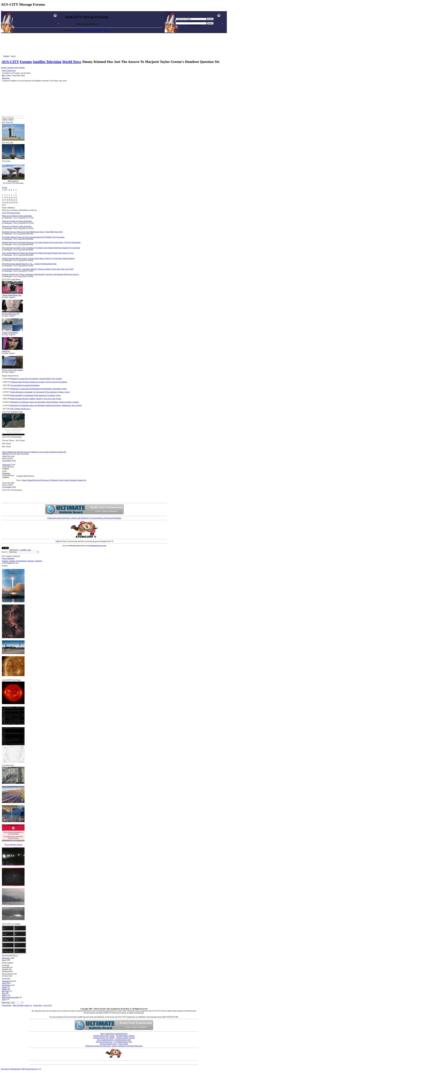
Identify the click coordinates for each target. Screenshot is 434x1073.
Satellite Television (47, 62)
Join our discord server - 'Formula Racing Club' (114, 1040)
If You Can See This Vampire (12, 370)
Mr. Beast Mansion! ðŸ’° (11, 314)
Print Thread (6, 443)
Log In (13, 56)
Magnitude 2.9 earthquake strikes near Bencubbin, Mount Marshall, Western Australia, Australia (44, 402)
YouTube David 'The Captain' (104, 1036)
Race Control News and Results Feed (114, 1034)
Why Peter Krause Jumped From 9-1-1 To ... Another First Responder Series (29, 264)
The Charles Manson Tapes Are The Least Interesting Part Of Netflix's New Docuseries (33, 237)
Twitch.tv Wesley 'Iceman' (125, 1038)
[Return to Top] (2, 10)
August (4, 188)
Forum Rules (6, 1005)
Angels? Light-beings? (10, 333)
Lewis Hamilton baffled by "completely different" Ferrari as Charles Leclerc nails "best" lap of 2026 (37, 269)
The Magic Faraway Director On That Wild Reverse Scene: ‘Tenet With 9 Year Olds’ (32, 232)
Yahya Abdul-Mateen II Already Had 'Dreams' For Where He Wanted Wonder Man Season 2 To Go (37, 253)
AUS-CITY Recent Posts (11, 213)
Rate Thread (6, 446)
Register (6, 56)
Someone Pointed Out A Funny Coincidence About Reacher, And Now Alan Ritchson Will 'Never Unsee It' (40, 274)
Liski (29, 550)
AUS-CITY (10, 62)
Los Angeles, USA (9, 461)
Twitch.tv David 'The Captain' (104, 1038)
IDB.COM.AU (81, 30)
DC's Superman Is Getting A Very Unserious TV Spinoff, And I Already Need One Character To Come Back (41, 248)
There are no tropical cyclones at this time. (17, 216)
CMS (57, 541)
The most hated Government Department (24, 385)
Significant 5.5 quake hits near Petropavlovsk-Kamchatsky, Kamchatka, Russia (38, 389)
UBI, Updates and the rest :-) (20, 409)
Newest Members (8, 558)
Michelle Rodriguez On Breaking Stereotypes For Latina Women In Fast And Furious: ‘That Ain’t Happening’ (41, 242)
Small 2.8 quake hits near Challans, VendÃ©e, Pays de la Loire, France (35, 399)
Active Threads (19, 68)
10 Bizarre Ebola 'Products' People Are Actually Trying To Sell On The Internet (38, 382)
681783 (6, 454)
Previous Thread (8, 440)
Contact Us (28, 1005)
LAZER (23, 550)
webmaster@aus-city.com (98, 545)
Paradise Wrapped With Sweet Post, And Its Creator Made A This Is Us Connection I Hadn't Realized (38, 258)
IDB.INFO (91, 30)
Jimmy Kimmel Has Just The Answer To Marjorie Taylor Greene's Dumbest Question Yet (34, 452)
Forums (26, 62)
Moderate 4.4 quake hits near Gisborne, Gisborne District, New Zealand (36, 379)
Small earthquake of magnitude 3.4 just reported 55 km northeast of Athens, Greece (40, 392)
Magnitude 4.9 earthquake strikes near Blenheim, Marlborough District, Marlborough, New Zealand (46, 405)
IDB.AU (106, 30)
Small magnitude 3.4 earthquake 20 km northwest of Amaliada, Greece (35, 395)
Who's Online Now (9, 70)
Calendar (10, 68)
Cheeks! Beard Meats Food (11, 295)
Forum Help (37, 1005)
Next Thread (20, 440)
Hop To (4, 552)
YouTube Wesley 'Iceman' (125, 1036)
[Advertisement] (114, 38)
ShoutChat (5, 78)
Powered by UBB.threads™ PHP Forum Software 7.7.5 (21, 1069)
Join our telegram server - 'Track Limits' (114, 1044)
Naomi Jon (6, 351)
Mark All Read (18, 1005)
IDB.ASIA (99, 30)
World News (71, 62)
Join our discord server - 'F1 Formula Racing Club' (114, 1042)
